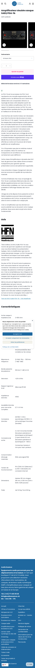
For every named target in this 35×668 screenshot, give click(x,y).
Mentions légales (23, 623)
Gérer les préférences (17, 342)
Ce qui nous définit (24, 609)
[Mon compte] (29, 3)
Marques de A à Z (7, 612)
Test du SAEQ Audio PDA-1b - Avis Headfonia (15, 299)
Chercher (21, 606)
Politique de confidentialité (10, 347)
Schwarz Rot (7, 58)
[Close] (32, 320)
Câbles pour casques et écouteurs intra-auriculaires (8, 642)
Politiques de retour (24, 626)
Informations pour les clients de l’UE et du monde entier (25, 637)
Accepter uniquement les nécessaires (17, 338)
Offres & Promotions (8, 609)
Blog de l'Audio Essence (9, 664)
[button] (5, 664)
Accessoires (5, 655)
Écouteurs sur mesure (8, 620)
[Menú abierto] (1, 4)
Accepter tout (17, 334)
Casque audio (5, 623)
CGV (19, 620)
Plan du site (22, 642)
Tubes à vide (5, 652)
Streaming (4, 637)
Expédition (21, 612)
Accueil (3, 606)
